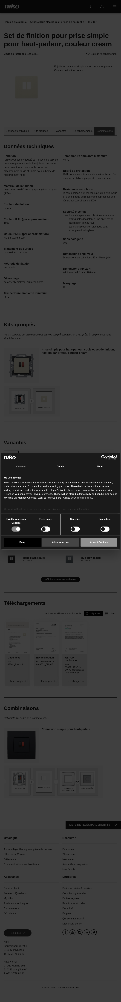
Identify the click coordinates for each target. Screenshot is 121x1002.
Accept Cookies (98, 542)
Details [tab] (60, 466)
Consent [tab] (21, 466)
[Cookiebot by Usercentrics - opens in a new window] (103, 457)
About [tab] (100, 466)
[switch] (45, 529)
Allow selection (60, 542)
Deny (22, 542)
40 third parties (28, 509)
